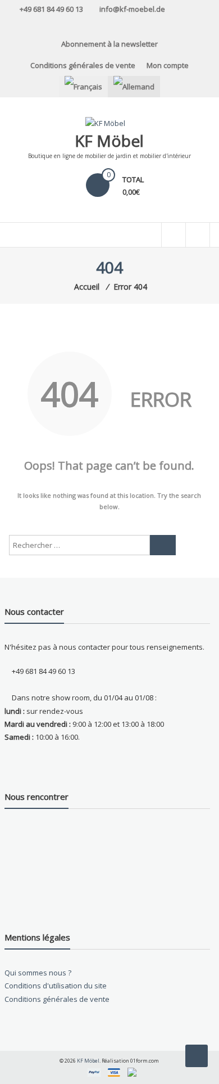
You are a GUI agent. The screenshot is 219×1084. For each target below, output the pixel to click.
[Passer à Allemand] (134, 86)
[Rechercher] (163, 545)
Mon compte (168, 65)
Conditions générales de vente (82, 65)
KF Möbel (109, 140)
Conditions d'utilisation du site (55, 985)
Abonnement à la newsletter (109, 44)
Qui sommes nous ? (37, 973)
